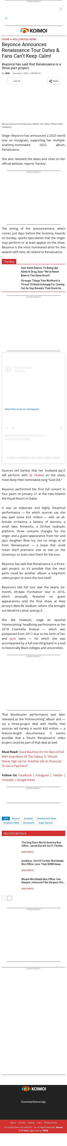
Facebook (25, 775)
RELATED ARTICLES (15, 833)
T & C (39, 1122)
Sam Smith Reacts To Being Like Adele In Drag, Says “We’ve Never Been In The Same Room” (40, 271)
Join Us (17, 81)
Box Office (28, 851)
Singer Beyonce (45, 822)
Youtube (8, 780)
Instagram (42, 775)
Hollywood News (24, 39)
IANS (7, 73)
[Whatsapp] (16, 812)
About (13, 1122)
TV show (24, 1130)
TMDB (45, 1130)
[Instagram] (28, 1096)
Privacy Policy (50, 1122)
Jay (12, 638)
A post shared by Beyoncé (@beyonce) (33, 457)
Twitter (58, 775)
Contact (22, 1122)
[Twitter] (10, 812)
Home (5, 39)
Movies (59, 1127)
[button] (53, 81)
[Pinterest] (33, 1096)
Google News (26, 780)
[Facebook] (4, 812)
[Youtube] (43, 1096)
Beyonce (16, 818)
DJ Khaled (36, 475)
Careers (31, 1122)
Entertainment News (46, 818)
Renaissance (28, 822)
